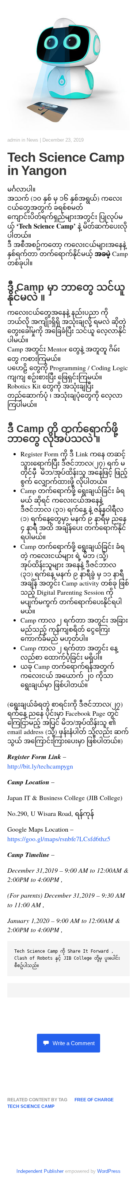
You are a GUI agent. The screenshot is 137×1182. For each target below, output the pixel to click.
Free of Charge (94, 1099)
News (32, 140)
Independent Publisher (40, 1171)
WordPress (109, 1171)
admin (13, 140)
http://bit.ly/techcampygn (40, 766)
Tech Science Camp (30, 1106)
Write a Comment (74, 1043)
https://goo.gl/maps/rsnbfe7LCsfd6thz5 (58, 838)
